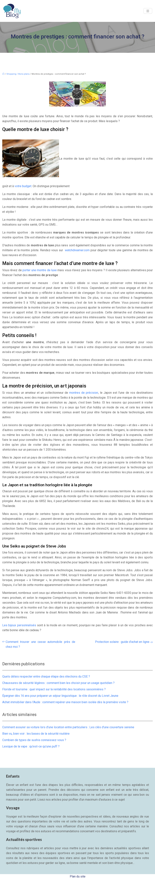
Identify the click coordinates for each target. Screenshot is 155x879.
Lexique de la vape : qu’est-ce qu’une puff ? (31, 746)
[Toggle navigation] (147, 11)
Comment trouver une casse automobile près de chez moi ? (40, 644)
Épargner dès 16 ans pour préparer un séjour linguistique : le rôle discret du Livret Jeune (60, 696)
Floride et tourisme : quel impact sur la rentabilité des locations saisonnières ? (54, 689)
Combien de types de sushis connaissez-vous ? (34, 740)
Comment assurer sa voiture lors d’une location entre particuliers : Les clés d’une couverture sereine (68, 727)
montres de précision (83, 392)
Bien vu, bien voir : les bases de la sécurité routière (36, 733)
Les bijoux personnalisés (19, 625)
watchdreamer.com (77, 250)
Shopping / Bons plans (17, 74)
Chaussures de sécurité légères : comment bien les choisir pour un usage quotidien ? (58, 683)
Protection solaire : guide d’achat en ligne (122, 642)
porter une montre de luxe (39, 270)
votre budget (23, 186)
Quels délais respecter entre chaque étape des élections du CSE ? (46, 676)
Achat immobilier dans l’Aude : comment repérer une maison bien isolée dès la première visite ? (65, 702)
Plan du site (77, 876)
